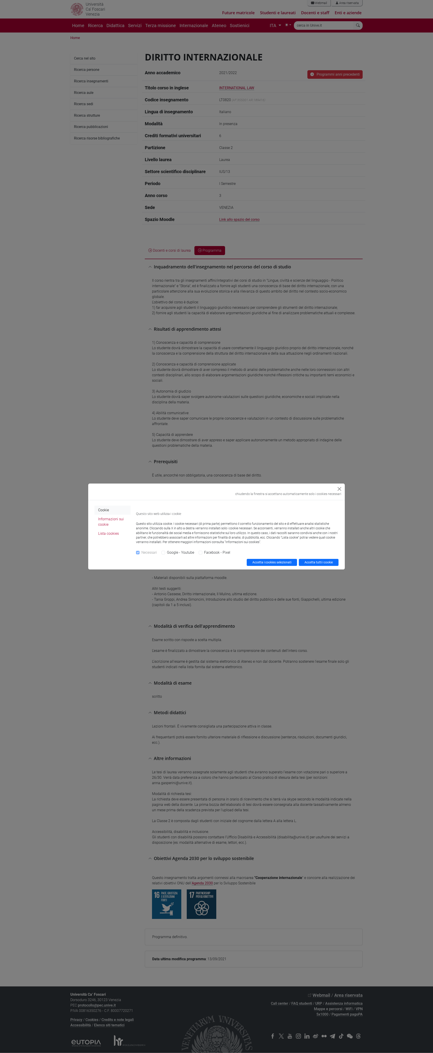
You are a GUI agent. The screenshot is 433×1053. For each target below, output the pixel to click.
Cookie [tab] (103, 510)
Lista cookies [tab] (108, 533)
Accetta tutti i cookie (318, 562)
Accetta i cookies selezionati (271, 562)
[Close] (339, 489)
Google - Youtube (180, 552)
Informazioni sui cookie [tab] (111, 522)
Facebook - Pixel (217, 552)
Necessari (149, 552)
